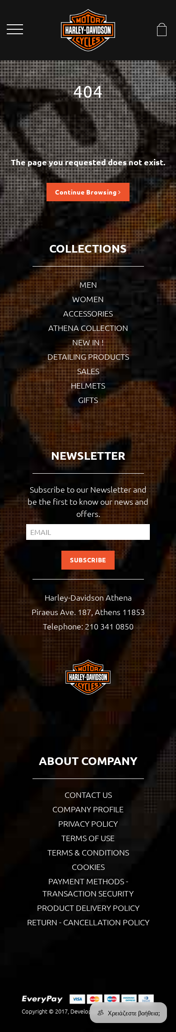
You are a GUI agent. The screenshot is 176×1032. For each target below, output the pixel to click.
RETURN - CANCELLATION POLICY (88, 922)
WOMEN (88, 299)
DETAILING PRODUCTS (88, 356)
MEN (88, 284)
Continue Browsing (87, 192)
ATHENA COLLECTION (88, 327)
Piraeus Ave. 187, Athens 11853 (88, 612)
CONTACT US (88, 794)
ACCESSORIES (88, 313)
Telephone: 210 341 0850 (88, 626)
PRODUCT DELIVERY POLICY (88, 907)
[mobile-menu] (16, 30)
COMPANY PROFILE (88, 809)
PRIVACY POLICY (88, 823)
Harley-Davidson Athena (88, 597)
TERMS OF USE (88, 838)
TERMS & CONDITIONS (88, 852)
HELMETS (88, 385)
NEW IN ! (88, 342)
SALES (88, 371)
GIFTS (88, 399)
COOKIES (88, 866)
